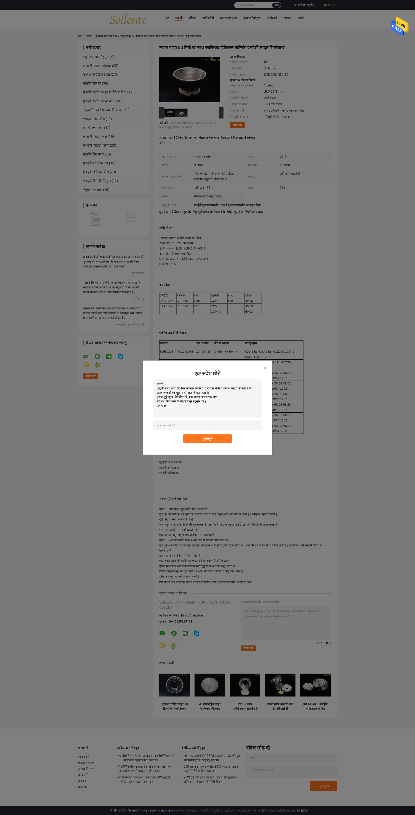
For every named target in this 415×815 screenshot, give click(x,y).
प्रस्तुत (207, 438)
